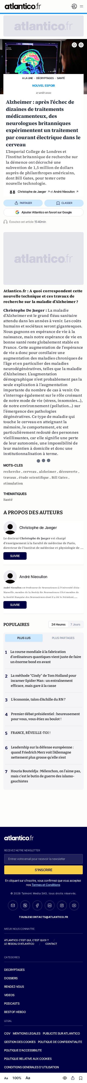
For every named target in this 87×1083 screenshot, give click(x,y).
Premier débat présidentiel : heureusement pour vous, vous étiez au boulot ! (45, 716)
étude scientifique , (35, 477)
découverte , (69, 471)
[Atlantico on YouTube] (74, 905)
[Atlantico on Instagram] (62, 905)
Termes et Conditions (46, 885)
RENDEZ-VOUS (14, 986)
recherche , (13, 471)
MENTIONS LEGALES (26, 1033)
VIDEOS (9, 995)
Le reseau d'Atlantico (19, 943)
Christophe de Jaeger (32, 191)
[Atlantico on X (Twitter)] (25, 905)
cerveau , (31, 471)
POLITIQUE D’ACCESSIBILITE (23, 1050)
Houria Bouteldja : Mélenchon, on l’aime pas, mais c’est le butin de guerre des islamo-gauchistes (46, 776)
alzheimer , (49, 471)
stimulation (13, 483)
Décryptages (45, 78)
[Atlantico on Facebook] (37, 905)
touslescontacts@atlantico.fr (43, 917)
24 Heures (58, 624)
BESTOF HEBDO (15, 1012)
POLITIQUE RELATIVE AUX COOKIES (28, 1058)
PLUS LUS (24, 638)
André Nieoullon (64, 191)
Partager (26, 202)
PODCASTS (11, 1003)
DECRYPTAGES (14, 969)
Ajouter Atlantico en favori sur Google (47, 212)
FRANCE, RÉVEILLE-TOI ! (30, 733)
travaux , (11, 477)
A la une (27, 78)
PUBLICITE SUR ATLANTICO (61, 1033)
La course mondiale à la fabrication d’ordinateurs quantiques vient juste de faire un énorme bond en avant (45, 657)
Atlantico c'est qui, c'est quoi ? (26, 940)
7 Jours (75, 624)
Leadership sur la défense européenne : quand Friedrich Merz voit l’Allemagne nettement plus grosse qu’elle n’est (42, 752)
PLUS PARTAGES (63, 638)
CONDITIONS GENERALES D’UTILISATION (31, 1067)
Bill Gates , (60, 477)
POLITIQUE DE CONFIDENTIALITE (60, 1042)
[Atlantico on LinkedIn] (49, 905)
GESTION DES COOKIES (19, 1042)
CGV (7, 1033)
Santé (61, 78)
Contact (51, 943)
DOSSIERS (11, 978)
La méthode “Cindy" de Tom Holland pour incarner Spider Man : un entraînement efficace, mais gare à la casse (43, 681)
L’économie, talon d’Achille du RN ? (38, 699)
